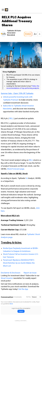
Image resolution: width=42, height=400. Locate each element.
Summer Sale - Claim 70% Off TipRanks (17, 93)
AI (27, 177)
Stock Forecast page (18, 168)
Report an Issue (30, 272)
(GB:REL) (13, 118)
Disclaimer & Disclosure (10, 272)
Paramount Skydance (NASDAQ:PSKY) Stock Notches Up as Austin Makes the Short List (19, 262)
